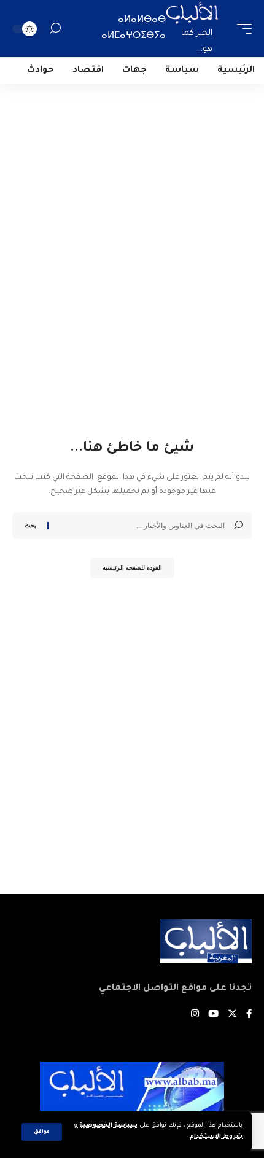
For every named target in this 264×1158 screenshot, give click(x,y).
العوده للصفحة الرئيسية (132, 567)
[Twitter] (232, 1015)
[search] (55, 28)
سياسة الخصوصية (107, 1125)
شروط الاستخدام (215, 1136)
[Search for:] (141, 525)
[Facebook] (249, 1015)
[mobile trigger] (241, 28)
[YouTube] (213, 1015)
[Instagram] (195, 1015)
